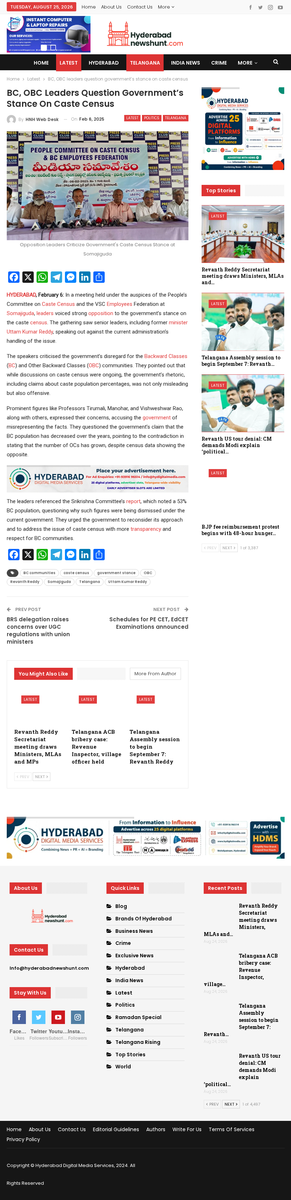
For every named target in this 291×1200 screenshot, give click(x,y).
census (38, 322)
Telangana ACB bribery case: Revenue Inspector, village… (241, 969)
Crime (219, 62)
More (164, 7)
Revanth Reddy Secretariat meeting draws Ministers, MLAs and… (241, 919)
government (157, 417)
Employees (119, 304)
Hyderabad (104, 62)
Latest (69, 62)
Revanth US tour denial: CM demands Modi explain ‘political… (242, 1070)
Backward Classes (165, 356)
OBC (94, 365)
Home (89, 7)
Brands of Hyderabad (143, 918)
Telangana (145, 62)
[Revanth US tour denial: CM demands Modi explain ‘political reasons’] (243, 403)
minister (178, 322)
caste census (76, 573)
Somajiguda (20, 313)
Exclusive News (134, 955)
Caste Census (58, 304)
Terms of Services (231, 1129)
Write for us (187, 1129)
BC (12, 365)
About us (111, 7)
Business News (134, 931)
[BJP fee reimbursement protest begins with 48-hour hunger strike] (243, 491)
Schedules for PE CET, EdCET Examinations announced (148, 623)
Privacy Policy (23, 1139)
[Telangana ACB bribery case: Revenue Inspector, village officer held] (97, 706)
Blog (121, 906)
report (133, 501)
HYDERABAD (21, 295)
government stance (116, 573)
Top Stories (130, 1054)
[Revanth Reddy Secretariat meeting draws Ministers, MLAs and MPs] (40, 706)
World (123, 1066)
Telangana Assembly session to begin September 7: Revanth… (241, 1019)
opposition (100, 313)
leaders (45, 313)
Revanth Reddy (24, 581)
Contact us (140, 7)
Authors (155, 1129)
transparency (146, 529)
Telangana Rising (137, 1042)
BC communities (39, 573)
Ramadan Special (138, 1017)
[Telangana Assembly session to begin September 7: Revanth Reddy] (155, 706)
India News (185, 62)
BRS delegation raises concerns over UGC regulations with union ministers (38, 630)
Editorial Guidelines (116, 1129)
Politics (151, 118)
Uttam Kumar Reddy (30, 332)
